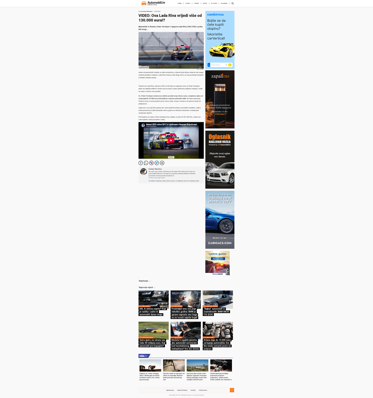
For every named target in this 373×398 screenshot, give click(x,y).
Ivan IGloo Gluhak (212, 306)
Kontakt (193, 390)
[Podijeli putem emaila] (162, 163)
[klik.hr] (143, 356)
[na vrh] (232, 390)
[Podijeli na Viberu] (151, 163)
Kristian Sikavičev (146, 11)
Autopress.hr (170, 176)
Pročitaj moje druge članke (157, 178)
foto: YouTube (200, 69)
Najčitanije (143, 281)
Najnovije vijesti (146, 287)
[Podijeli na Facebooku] (141, 163)
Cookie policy (203, 390)
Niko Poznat (146, 306)
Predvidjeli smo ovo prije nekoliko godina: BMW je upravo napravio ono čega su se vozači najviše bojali (184, 313)
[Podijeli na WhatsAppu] (146, 163)
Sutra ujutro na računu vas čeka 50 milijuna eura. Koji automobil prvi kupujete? (152, 343)
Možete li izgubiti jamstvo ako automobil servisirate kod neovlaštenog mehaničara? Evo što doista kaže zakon (185, 346)
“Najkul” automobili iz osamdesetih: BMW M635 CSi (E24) (216, 311)
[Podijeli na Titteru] (157, 163)
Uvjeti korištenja (182, 390)
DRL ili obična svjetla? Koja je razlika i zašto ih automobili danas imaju (152, 311)
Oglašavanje (170, 390)
